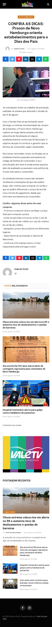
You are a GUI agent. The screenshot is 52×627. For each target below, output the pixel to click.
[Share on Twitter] (12, 59)
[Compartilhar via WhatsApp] (46, 59)
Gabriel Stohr (19, 49)
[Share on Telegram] (39, 59)
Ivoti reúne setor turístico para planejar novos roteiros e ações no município (34, 583)
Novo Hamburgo (26, 17)
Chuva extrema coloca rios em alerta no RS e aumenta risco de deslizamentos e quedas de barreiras (26, 325)
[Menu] (4, 4)
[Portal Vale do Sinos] (27, 4)
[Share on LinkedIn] (26, 59)
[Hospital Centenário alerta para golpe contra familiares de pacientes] (26, 393)
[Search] (48, 4)
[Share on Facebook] (6, 59)
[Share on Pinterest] (19, 59)
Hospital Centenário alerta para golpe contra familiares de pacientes (34, 567)
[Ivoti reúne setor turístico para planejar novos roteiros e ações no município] (10, 584)
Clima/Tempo (9, 512)
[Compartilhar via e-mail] (32, 59)
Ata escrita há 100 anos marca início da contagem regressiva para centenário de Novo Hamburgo (24, 369)
